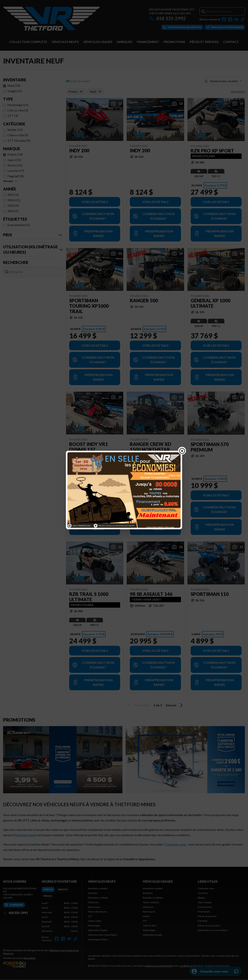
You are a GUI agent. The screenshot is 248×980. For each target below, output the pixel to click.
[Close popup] (182, 451)
